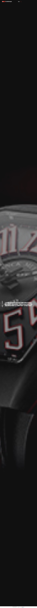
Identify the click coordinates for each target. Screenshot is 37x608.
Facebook (2, 302)
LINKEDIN (2, 306)
